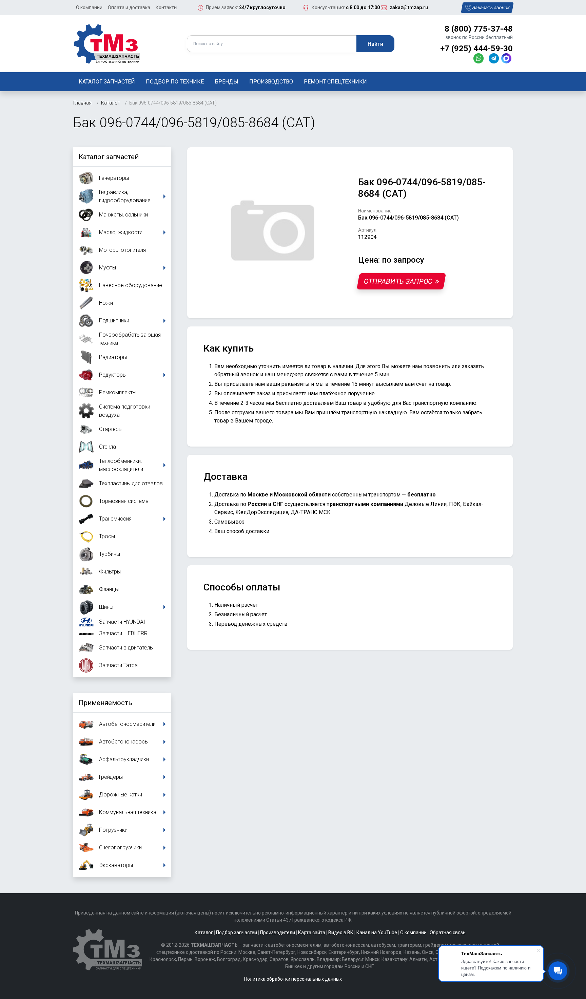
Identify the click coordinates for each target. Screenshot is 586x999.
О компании (89, 7)
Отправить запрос (398, 281)
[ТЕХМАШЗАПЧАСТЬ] (107, 43)
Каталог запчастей (107, 81)
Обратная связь (448, 932)
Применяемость (105, 703)
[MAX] (507, 58)
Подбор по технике (175, 81)
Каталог (204, 932)
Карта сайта (311, 932)
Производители (277, 932)
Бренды (226, 81)
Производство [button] (271, 81)
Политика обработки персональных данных (293, 979)
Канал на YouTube (376, 932)
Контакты (166, 7)
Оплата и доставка (129, 7)
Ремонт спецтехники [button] (335, 81)
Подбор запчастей (236, 932)
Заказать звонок (491, 7)
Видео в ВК (340, 932)
